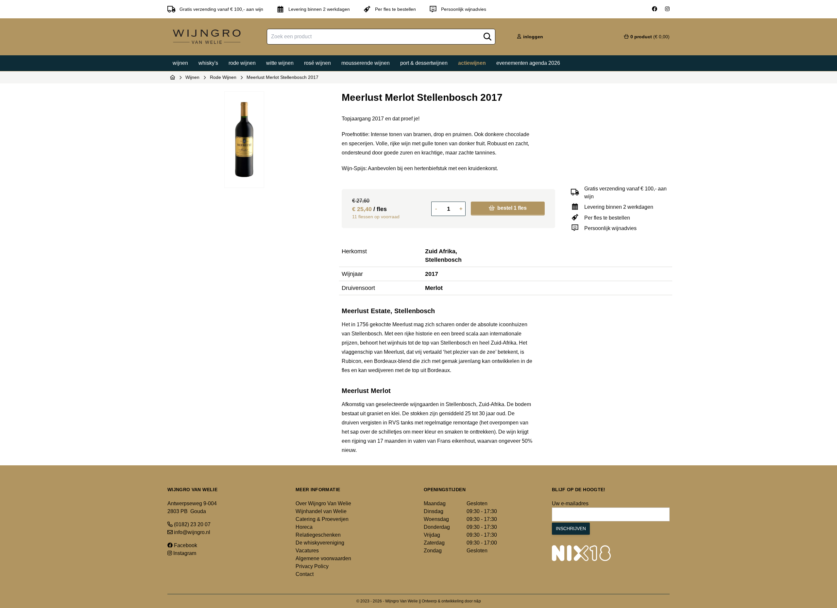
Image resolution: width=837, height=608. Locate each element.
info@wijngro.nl (191, 532)
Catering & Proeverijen (322, 519)
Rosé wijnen (317, 63)
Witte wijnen (280, 63)
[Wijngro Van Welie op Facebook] (654, 9)
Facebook (185, 545)
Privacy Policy (312, 566)
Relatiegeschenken (318, 535)
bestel (511, 208)
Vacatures (307, 550)
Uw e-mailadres (570, 503)
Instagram (184, 553)
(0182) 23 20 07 (192, 524)
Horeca (304, 527)
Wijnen (180, 63)
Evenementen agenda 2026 (528, 63)
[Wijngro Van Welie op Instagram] (667, 9)
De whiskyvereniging (320, 542)
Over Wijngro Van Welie (323, 503)
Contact (305, 574)
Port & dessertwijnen (424, 63)
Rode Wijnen (223, 77)
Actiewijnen (472, 63)
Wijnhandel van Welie (321, 511)
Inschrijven (571, 528)
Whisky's (208, 63)
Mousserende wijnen (365, 63)
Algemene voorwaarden (323, 558)
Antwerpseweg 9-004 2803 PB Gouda (192, 507)
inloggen (532, 36)
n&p (477, 601)
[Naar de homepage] (172, 77)
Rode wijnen (242, 63)
